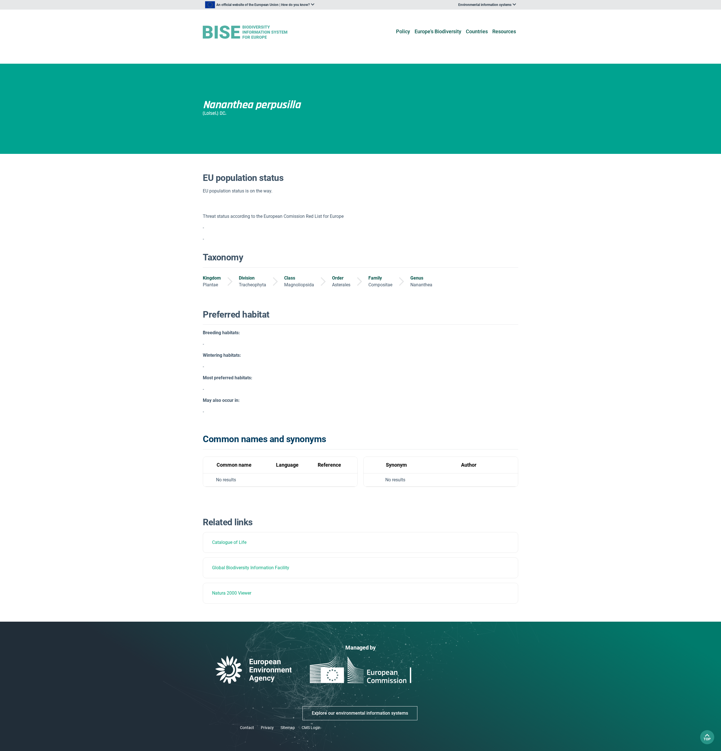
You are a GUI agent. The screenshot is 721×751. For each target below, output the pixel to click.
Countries (477, 31)
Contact (247, 727)
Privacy (267, 727)
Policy (403, 31)
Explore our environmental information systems (360, 713)
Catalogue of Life (229, 542)
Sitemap (288, 727)
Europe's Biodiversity (438, 31)
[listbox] (260, 5)
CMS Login (311, 727)
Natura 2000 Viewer (231, 593)
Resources (504, 31)
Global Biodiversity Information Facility (250, 567)
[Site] (254, 32)
